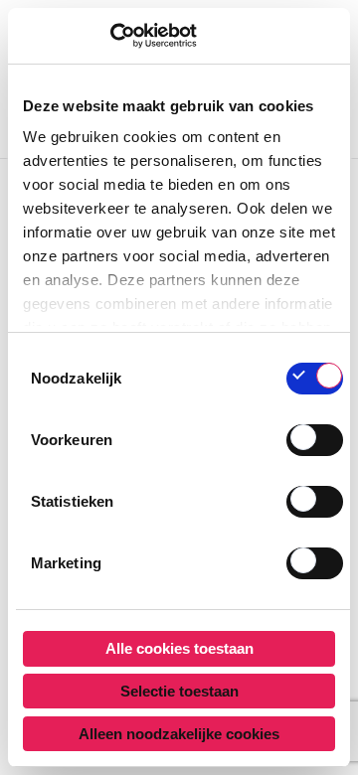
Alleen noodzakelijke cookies (179, 733)
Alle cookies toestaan (179, 648)
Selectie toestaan (179, 691)
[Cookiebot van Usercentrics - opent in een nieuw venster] (110, 36)
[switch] (314, 440)
